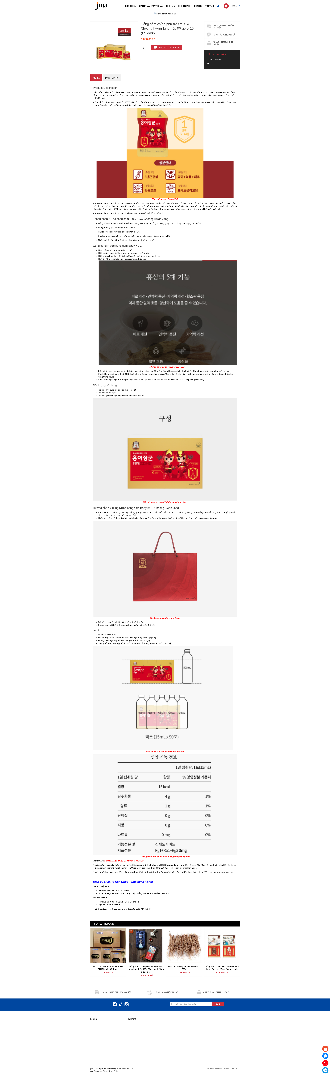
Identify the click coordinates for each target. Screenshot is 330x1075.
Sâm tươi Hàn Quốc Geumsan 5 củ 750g (123, 860)
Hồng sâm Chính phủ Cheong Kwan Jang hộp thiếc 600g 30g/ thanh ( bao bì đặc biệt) (146, 969)
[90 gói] (114, 44)
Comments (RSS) (100, 1071)
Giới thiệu (130, 6)
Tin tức (209, 6)
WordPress (121, 1069)
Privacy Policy (113, 1071)
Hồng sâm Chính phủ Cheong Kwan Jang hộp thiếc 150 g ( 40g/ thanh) (222, 967)
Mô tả (96, 78)
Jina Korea (94, 1069)
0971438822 (325, 1070)
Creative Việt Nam (230, 1069)
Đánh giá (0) (111, 78)
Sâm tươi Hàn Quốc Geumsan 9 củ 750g (184, 967)
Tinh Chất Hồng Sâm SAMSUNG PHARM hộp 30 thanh (108, 967)
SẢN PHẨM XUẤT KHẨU (151, 6)
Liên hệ (198, 6)
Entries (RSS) (131, 1069)
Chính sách (184, 6)
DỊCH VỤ (170, 6)
